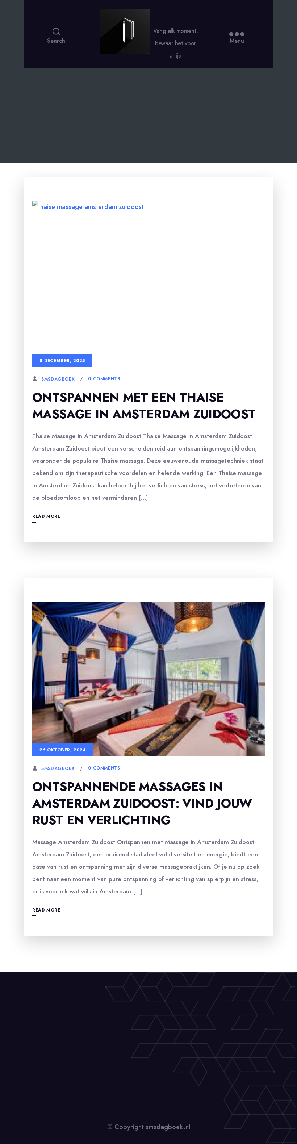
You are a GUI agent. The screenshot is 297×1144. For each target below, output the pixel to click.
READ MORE (46, 516)
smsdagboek (58, 379)
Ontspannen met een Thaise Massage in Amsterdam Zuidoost (143, 406)
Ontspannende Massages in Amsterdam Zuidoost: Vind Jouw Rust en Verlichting (142, 803)
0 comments (104, 379)
